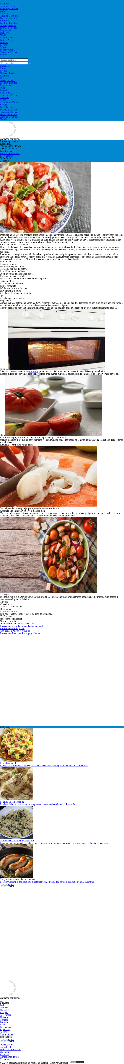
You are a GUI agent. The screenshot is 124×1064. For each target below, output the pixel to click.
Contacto (4, 1059)
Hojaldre (4, 1017)
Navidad (4, 35)
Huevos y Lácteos (8, 28)
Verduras (4, 54)
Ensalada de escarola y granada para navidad (21, 626)
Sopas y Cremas (7, 49)
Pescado (4, 42)
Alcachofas (5, 1015)
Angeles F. (9, 156)
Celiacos (4, 13)
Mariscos (4, 32)
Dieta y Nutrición (8, 18)
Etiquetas (4, 1002)
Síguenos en (6, 1036)
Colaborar (5, 1052)
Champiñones (6, 1034)
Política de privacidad (10, 1049)
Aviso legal (5, 1047)
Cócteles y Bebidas (9, 15)
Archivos (4, 1054)
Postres (3, 45)
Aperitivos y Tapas (9, 6)
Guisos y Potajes (8, 25)
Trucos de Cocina (8, 52)
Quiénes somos (7, 1044)
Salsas (3, 47)
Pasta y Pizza (6, 40)
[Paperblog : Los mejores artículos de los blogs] (7, 887)
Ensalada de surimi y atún (12, 628)
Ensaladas (5, 20)
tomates (33, 371)
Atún (2, 1024)
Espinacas (5, 1029)
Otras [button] (2, 87)
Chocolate (5, 1010)
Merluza (4, 1007)
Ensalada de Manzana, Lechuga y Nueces (20, 633)
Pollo (2, 1005)
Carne (3, 11)
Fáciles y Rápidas (8, 23)
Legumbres (5, 30)
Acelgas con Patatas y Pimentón (15, 631)
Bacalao (4, 1022)
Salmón (3, 1032)
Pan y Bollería (7, 37)
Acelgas (4, 1012)
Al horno (4, 3)
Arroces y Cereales (9, 8)
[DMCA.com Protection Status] (76, 1062)
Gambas (4, 1019)
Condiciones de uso (9, 1056)
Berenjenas (5, 1027)
